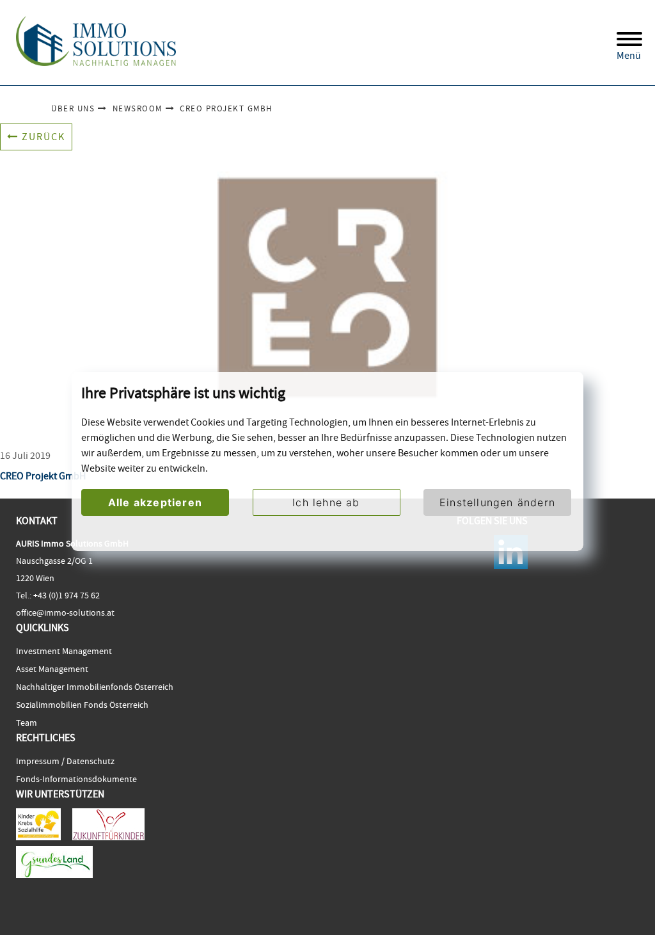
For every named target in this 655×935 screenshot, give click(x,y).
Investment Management (64, 651)
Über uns (73, 109)
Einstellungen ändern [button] (497, 502)
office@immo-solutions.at (65, 612)
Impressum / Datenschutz (65, 761)
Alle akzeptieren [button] (155, 502)
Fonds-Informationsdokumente (76, 779)
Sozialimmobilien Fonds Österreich (82, 704)
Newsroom (137, 109)
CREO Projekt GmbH (226, 109)
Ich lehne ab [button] (325, 502)
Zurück (43, 137)
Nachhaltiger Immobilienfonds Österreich (94, 686)
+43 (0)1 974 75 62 (65, 595)
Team (26, 722)
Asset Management (52, 669)
